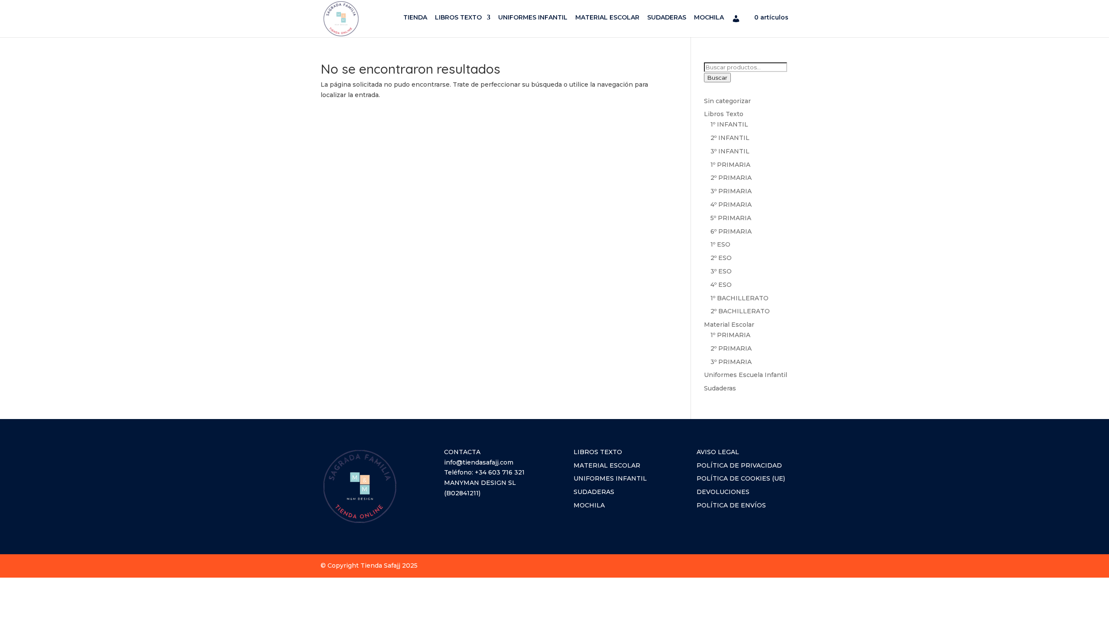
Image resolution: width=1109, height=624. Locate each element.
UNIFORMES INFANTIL (532, 17)
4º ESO (721, 285)
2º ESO (721, 258)
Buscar (717, 77)
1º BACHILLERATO (739, 298)
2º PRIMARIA (731, 178)
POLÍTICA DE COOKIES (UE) (741, 478)
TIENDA (415, 17)
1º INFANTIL (729, 124)
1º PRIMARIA (730, 165)
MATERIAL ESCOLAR (607, 17)
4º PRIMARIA (731, 204)
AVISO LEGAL (718, 452)
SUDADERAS (666, 17)
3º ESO (721, 271)
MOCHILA (709, 17)
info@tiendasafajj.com (478, 462)
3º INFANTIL (729, 151)
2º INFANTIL (729, 138)
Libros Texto (723, 114)
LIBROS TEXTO (458, 17)
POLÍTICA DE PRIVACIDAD (739, 465)
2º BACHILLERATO (740, 311)
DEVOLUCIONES (723, 492)
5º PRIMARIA (730, 218)
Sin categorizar (727, 101)
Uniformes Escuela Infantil (745, 375)
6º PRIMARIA (731, 231)
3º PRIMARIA (731, 191)
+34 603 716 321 (500, 472)
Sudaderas (720, 388)
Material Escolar (729, 324)
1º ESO (720, 244)
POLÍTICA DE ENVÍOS (731, 505)
